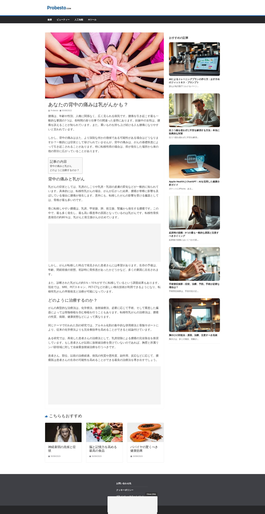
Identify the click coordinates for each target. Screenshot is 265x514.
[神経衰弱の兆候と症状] (63, 425)
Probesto (54, 110)
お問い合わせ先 (123, 483)
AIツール (92, 19)
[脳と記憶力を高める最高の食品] (104, 425)
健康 (50, 19)
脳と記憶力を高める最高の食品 (103, 449)
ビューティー (63, 19)
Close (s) (151, 494)
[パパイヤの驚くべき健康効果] (145, 425)
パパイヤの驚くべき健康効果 (144, 449)
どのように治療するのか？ (64, 170)
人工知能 (79, 19)
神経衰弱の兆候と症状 (62, 449)
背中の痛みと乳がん (61, 166)
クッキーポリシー (124, 489)
